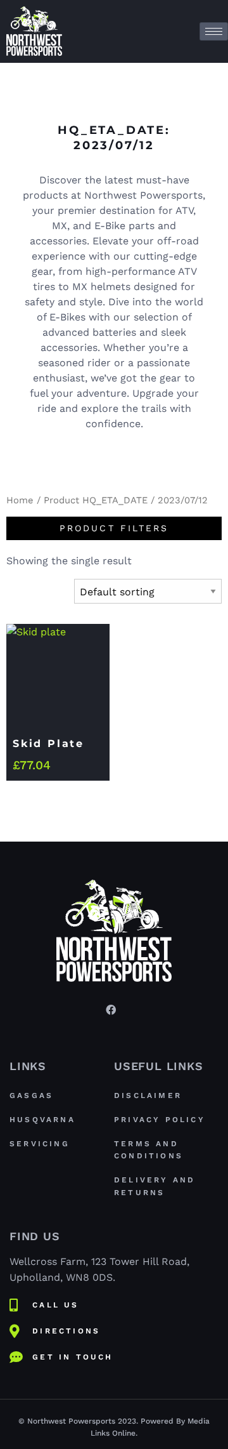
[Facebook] (111, 1009)
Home (20, 500)
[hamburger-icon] (214, 31)
